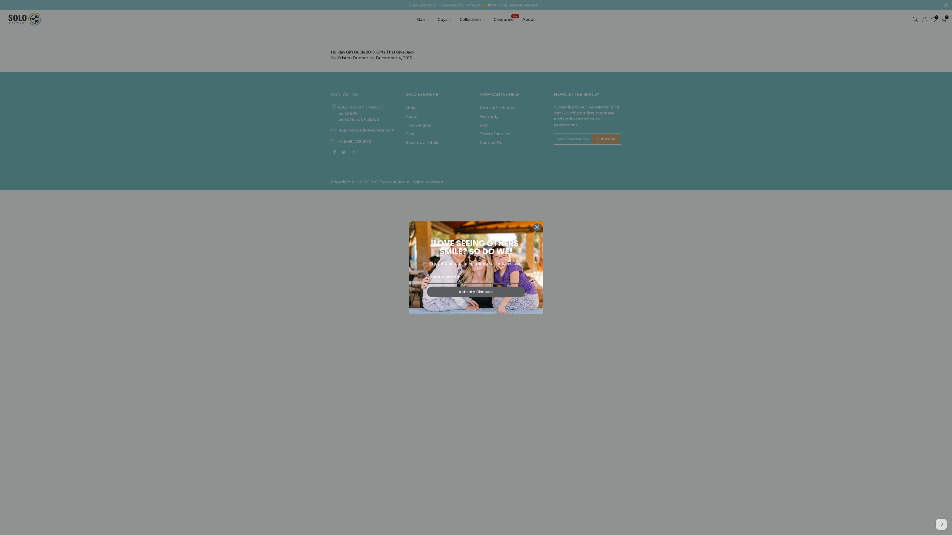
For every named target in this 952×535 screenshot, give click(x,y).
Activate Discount (476, 292)
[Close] (537, 227)
